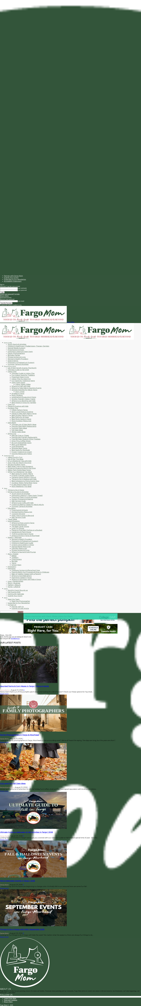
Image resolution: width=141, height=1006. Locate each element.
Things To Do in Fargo (10, 366)
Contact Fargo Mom (10, 998)
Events (6, 588)
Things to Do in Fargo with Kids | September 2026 (22, 929)
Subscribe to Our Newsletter (15, 279)
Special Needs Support (16, 348)
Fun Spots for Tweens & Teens (23, 381)
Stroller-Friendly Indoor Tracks (23, 399)
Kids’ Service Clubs (19, 501)
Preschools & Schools (16, 350)
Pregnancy (12, 567)
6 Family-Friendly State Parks (23, 475)
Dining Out (12, 434)
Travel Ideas (12, 519)
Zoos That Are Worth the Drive (19, 463)
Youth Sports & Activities (17, 344)
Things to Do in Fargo (16, 490)
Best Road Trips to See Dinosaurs (20, 466)
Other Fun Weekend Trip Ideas (20, 472)
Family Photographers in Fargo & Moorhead (19, 735)
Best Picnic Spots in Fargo (21, 419)
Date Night (12, 423)
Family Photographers (16, 353)
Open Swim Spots (18, 382)
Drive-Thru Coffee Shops (21, 441)
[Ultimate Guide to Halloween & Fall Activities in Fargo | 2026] (33, 828)
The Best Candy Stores (20, 526)
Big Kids (14, 561)
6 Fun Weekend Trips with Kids (19, 461)
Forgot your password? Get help (10, 294)
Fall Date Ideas (17, 430)
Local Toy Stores (18, 528)
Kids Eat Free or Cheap (20, 435)
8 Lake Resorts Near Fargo (22, 485)
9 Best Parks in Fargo (20, 410)
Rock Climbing (17, 395)
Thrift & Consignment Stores (22, 534)
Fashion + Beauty (14, 585)
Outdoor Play (13, 408)
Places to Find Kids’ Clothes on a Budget (27, 530)
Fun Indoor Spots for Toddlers (23, 375)
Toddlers (15, 557)
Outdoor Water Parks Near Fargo (24, 483)
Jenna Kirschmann (7, 787)
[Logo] (33, 339)
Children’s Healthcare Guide (22, 543)
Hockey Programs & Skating (22, 499)
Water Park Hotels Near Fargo (19, 470)
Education (12, 508)
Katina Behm (5, 690)
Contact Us (12, 605)
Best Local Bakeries (19, 445)
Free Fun (11, 404)
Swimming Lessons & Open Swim (20, 352)
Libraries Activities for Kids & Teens (24, 390)
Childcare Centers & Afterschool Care (26, 570)
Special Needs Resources (21, 547)
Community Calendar (16, 594)
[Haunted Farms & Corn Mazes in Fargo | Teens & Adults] (29, 682)
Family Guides (8, 342)
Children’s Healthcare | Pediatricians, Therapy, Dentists (28, 346)
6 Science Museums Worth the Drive (22, 468)
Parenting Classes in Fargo (22, 578)
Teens (14, 563)
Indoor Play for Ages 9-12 (21, 379)
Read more (4, 694)
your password (22, 290)
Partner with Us (18, 607)
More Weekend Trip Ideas (21, 486)
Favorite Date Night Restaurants (24, 426)
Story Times (19, 392)
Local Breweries (18, 446)
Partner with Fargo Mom (13, 276)
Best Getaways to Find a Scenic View (25, 481)
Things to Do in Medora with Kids (24, 479)
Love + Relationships (15, 581)
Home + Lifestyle (14, 587)
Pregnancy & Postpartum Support (21, 362)
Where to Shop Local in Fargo (23, 523)
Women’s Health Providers (18, 359)
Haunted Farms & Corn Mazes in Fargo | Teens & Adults (24, 686)
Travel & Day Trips (9, 455)
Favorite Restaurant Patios (22, 454)
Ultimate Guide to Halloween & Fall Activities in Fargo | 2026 (26, 832)
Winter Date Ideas (18, 432)
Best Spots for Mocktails (21, 450)
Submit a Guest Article (20, 608)
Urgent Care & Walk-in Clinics (23, 545)
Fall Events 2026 (14, 592)
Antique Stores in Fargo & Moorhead (25, 536)
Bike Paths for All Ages (20, 417)
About (5, 597)
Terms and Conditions (10, 1000)
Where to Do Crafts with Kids (22, 503)
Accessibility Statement (12, 281)
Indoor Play (12, 372)
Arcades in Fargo (18, 393)
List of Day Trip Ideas (15, 459)
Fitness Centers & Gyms (17, 357)
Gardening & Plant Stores (21, 532)
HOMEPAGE (15, 638)
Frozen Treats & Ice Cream (22, 452)
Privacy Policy (4, 296)
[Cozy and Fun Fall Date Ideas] (33, 779)
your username (22, 288)
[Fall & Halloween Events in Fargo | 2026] (33, 877)
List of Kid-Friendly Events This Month (22, 368)
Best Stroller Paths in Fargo (22, 415)
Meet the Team (13, 599)
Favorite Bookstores (19, 525)
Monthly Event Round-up (18, 590)
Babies (14, 556)
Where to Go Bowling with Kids (23, 401)
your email (21, 301)
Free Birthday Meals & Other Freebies (26, 439)
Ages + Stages (13, 554)
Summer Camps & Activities (18, 364)
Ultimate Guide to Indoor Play (23, 373)
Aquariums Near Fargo (16, 464)
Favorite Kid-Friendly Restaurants (24, 437)
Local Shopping (14, 521)
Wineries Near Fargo (19, 448)
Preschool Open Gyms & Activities (24, 497)
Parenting (11, 568)
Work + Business (14, 583)
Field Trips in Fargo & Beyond (23, 515)
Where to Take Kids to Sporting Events (26, 388)
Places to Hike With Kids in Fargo (24, 413)
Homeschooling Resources (22, 512)
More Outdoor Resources (21, 421)
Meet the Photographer (21, 601)
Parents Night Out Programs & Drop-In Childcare (30, 572)
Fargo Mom (4, 739)
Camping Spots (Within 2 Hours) (24, 477)
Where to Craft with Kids (21, 386)
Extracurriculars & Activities (18, 492)
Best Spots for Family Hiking (22, 474)
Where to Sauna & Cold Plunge (24, 552)
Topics (5, 488)
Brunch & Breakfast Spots (21, 443)
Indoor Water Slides (23, 384)
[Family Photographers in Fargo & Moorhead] (33, 731)
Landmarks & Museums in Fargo (24, 397)
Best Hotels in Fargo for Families (24, 403)
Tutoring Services (18, 514)
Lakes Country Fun (15, 457)
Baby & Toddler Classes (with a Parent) (26, 574)
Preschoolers (17, 559)
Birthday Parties (14, 355)
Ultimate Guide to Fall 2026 (18, 370)
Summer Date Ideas (19, 428)
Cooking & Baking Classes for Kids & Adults (28, 505)
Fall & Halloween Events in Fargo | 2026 (17, 881)
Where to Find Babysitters (22, 576)
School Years (16, 565)
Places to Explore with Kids (18, 406)
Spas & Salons (13, 361)
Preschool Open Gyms (20, 377)
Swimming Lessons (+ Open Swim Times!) (27, 495)
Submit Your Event (11, 278)
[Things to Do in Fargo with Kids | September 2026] (33, 925)
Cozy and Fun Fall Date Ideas (13, 783)
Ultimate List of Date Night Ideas (24, 424)
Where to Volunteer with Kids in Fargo (26, 579)
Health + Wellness (14, 537)
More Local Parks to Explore (22, 412)
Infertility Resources (19, 548)
